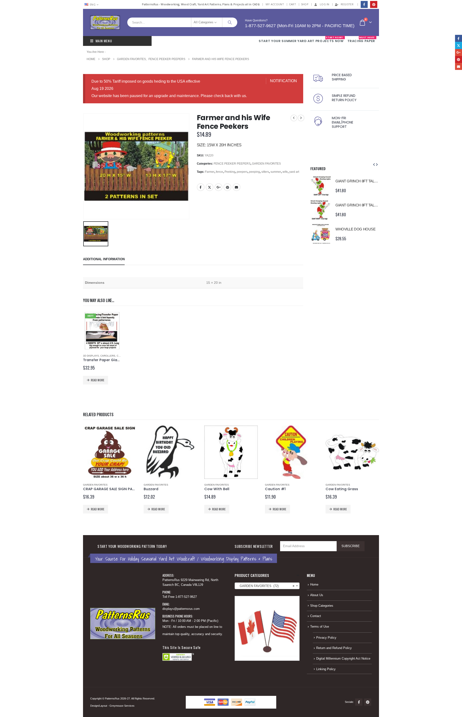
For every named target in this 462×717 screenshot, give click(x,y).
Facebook (201, 187)
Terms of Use (319, 626)
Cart (292, 4)
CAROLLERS (107, 355)
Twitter (209, 187)
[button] (374, 164)
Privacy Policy (326, 637)
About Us (316, 595)
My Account (275, 4)
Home (314, 584)
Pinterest (227, 187)
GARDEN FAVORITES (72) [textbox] (266, 586)
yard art (294, 171)
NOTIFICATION (283, 81)
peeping (254, 171)
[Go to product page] (320, 186)
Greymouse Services (122, 705)
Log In (324, 4)
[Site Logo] (105, 22)
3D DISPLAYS (91, 355)
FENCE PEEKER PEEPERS (232, 163)
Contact (315, 616)
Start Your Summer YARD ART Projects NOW (301, 39)
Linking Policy (326, 669)
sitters (265, 171)
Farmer (209, 171)
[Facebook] (364, 4)
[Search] (229, 22)
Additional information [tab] (104, 259)
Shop (304, 4)
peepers (242, 171)
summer (275, 171)
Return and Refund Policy (334, 648)
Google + (218, 187)
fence (219, 171)
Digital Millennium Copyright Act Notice (343, 658)
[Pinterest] (373, 4)
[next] (301, 118)
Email (236, 187)
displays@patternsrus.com (181, 609)
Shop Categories (321, 605)
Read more (97, 380)
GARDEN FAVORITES (266, 163)
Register (347, 4)
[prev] (293, 118)
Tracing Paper (361, 39)
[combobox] (267, 585)
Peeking (230, 171)
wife (285, 171)
